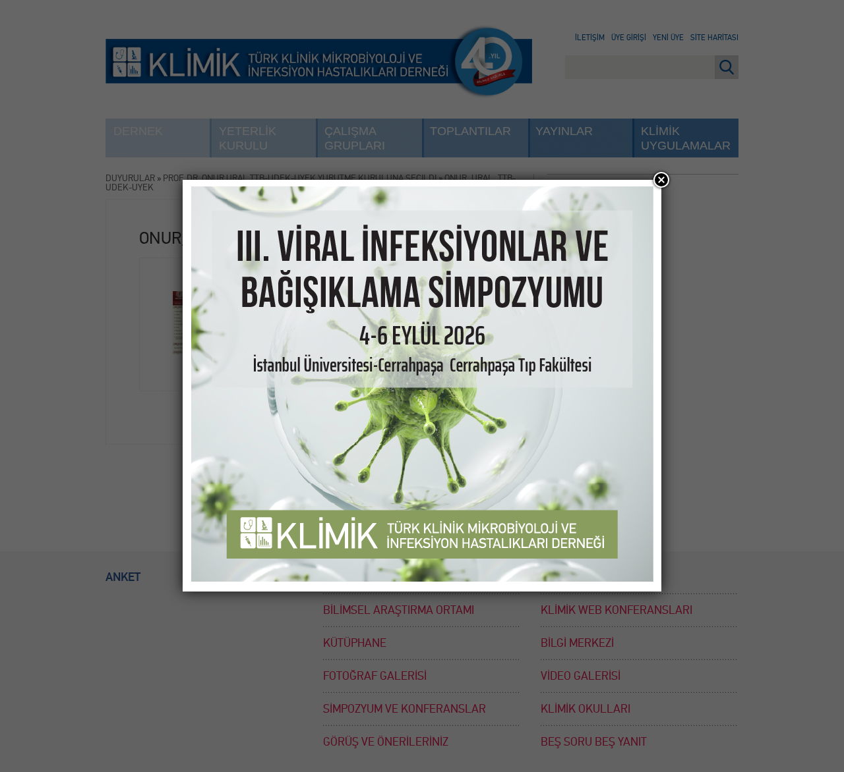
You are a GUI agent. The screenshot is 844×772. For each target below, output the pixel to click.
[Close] (661, 180)
